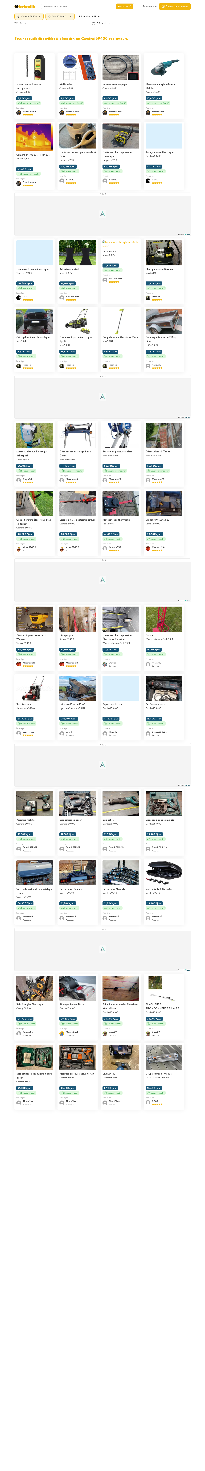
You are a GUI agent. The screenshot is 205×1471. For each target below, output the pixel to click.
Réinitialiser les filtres (89, 16)
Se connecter (150, 6)
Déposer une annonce (177, 6)
